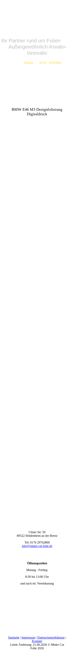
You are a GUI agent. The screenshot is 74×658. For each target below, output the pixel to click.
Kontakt (37, 641)
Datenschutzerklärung (51, 637)
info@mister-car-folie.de (37, 546)
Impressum (28, 637)
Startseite (13, 637)
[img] (37, 15)
